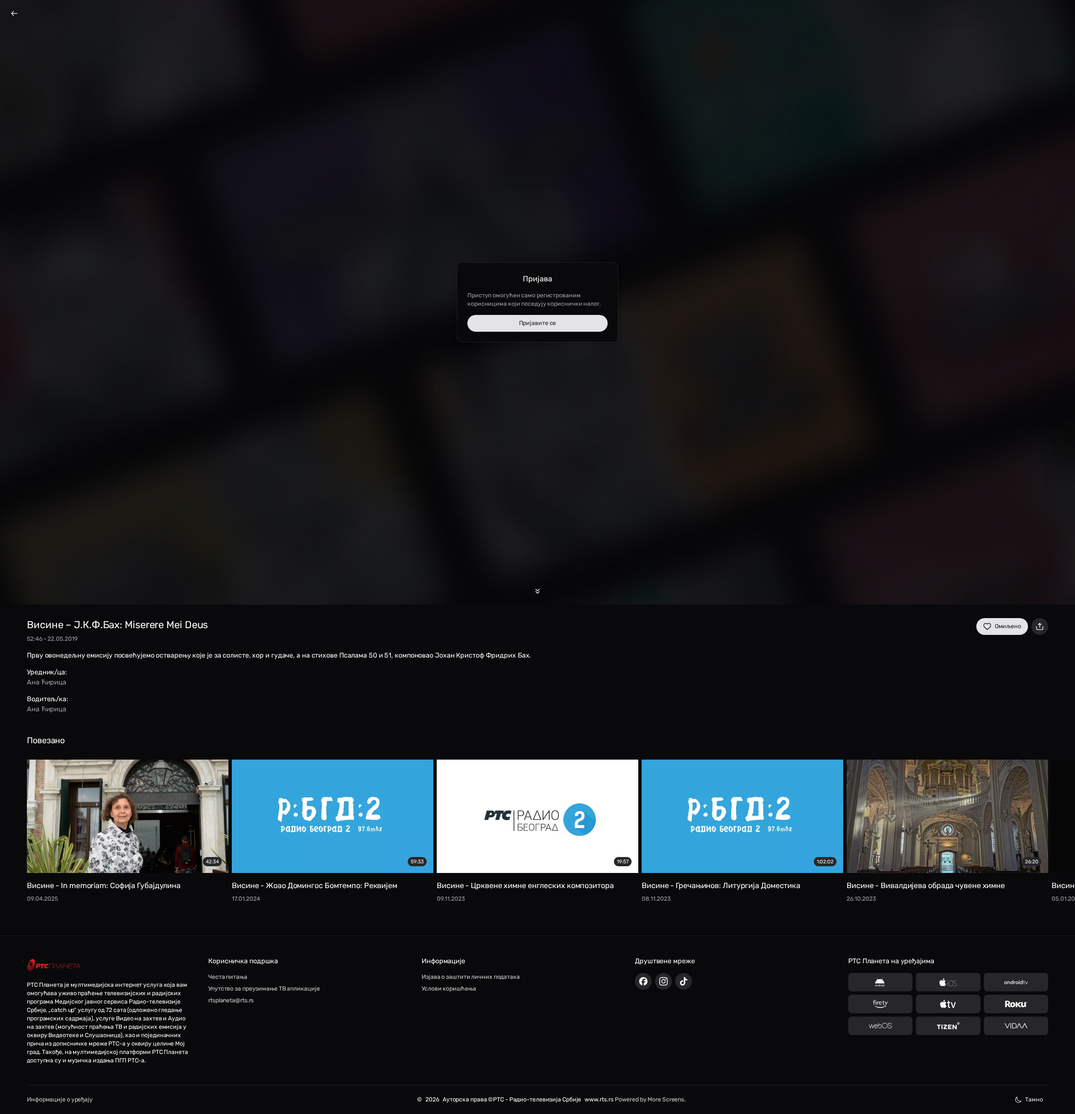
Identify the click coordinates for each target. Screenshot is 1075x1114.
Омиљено (1008, 626)
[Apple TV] (948, 1004)
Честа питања (227, 976)
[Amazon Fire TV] (880, 1004)
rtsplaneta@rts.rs (231, 1000)
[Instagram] (663, 981)
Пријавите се (537, 323)
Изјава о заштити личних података (471, 976)
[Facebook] (643, 981)
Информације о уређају (60, 1099)
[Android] (880, 982)
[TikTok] (683, 981)
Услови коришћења (449, 988)
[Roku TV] (1016, 1004)
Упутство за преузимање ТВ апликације (264, 988)
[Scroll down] (537, 591)
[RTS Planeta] (54, 965)
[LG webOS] (880, 1026)
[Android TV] (1016, 982)
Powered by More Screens (649, 1099)
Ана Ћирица (46, 682)
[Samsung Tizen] (948, 1026)
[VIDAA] (1016, 1026)
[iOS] (948, 982)
